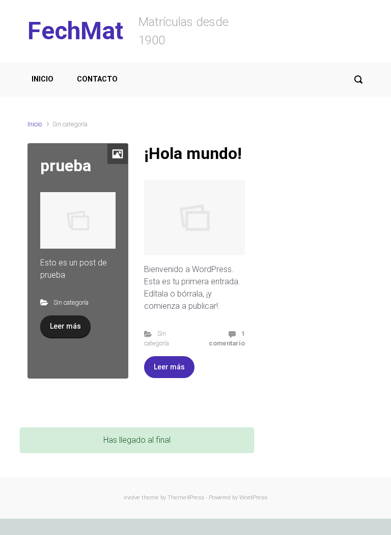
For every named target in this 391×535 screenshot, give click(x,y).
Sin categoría (71, 302)
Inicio (34, 124)
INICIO (42, 79)
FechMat (75, 30)
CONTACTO (97, 79)
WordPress (253, 497)
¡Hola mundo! (193, 153)
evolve (132, 497)
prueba (65, 165)
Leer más (65, 326)
